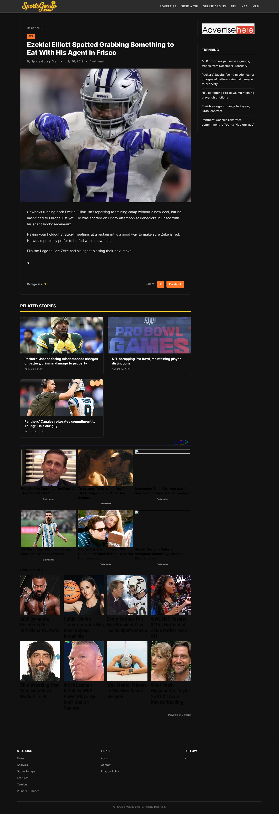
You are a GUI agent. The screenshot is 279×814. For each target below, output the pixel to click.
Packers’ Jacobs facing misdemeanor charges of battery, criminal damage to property (61, 361)
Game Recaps (26, 771)
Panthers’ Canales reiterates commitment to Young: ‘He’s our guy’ (228, 122)
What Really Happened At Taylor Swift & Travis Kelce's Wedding (170, 693)
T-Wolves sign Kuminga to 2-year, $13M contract (226, 108)
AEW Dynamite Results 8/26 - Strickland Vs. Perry (40, 624)
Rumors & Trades (28, 791)
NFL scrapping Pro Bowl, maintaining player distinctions (228, 95)
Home (30, 27)
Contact (106, 764)
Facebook (175, 284)
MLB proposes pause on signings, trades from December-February (226, 63)
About (105, 758)
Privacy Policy (110, 771)
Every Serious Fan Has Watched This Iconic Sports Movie (127, 624)
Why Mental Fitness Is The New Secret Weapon (126, 690)
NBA (244, 6)
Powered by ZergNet (179, 714)
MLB (256, 6)
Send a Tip (189, 6)
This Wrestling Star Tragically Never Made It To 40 (39, 690)
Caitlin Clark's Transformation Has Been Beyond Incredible (84, 627)
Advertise (168, 6)
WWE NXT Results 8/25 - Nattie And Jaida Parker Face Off (169, 627)
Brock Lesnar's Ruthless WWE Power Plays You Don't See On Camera (80, 696)
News (20, 758)
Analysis (22, 764)
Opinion (22, 784)
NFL (234, 6)
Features (22, 778)
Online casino (214, 6)
